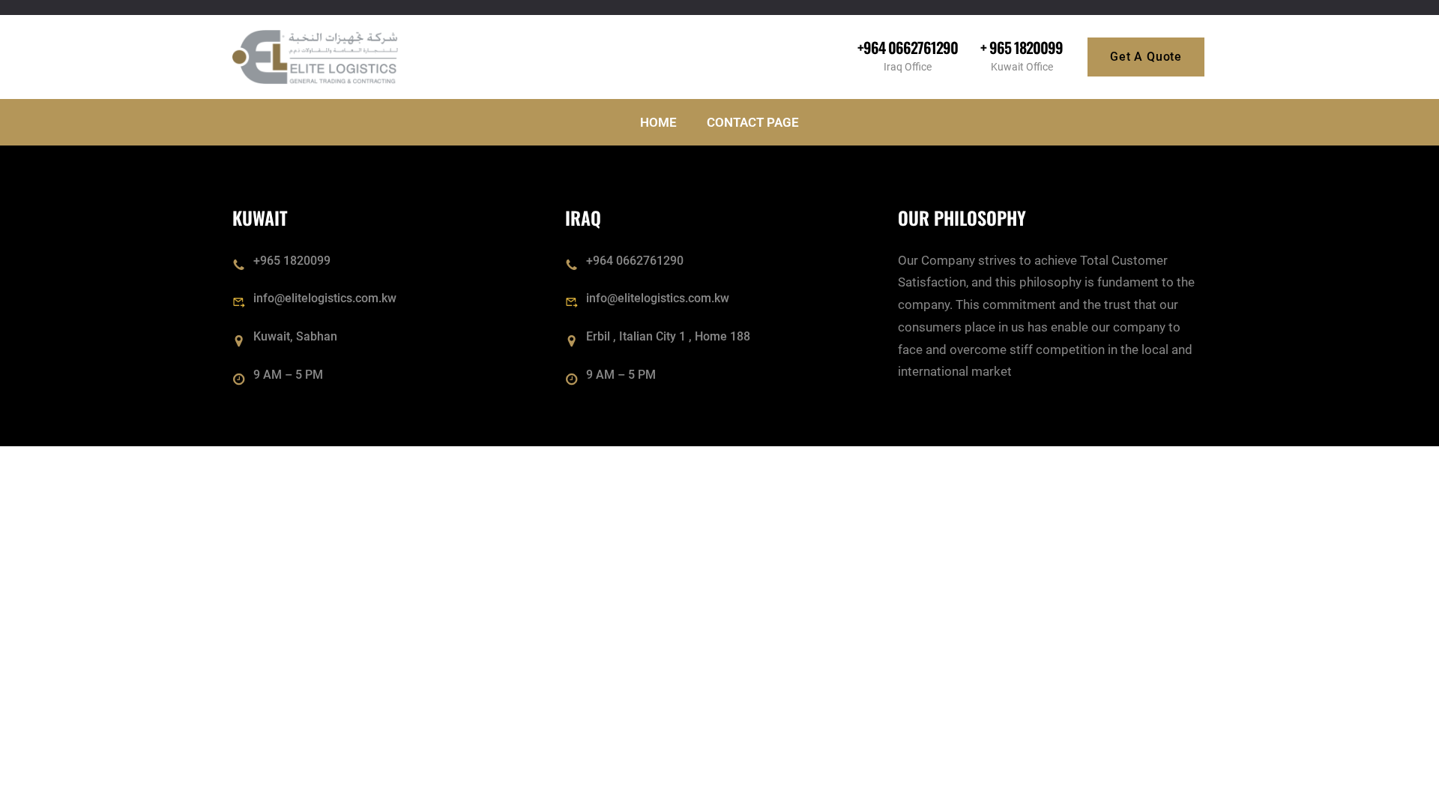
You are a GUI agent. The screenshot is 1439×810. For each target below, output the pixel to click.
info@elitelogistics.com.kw (324, 298)
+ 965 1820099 (1021, 47)
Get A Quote (1146, 57)
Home (658, 122)
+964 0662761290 (907, 47)
